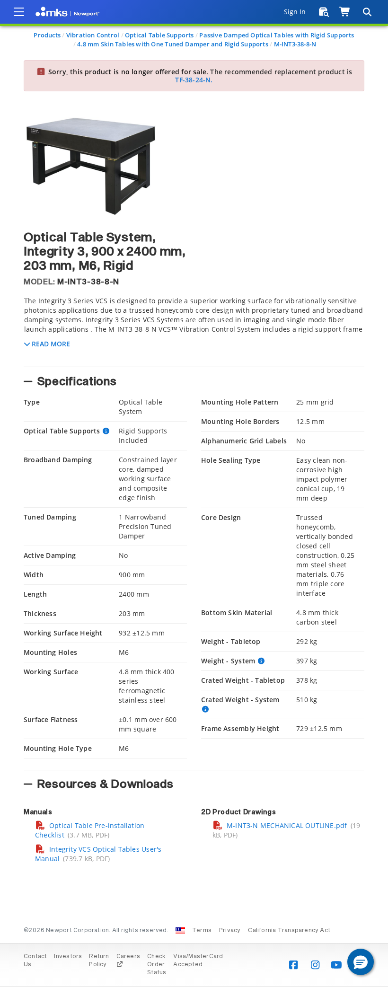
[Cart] (345, 11)
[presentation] (194, 493)
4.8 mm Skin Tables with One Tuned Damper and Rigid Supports (172, 44)
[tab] (194, 328)
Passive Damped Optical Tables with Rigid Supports (276, 35)
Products (47, 35)
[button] (360, 962)
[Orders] (324, 11)
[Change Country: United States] (180, 930)
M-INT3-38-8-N (295, 44)
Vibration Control (93, 35)
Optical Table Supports (159, 35)
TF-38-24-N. (193, 79)
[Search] (366, 12)
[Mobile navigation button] (18, 11)
